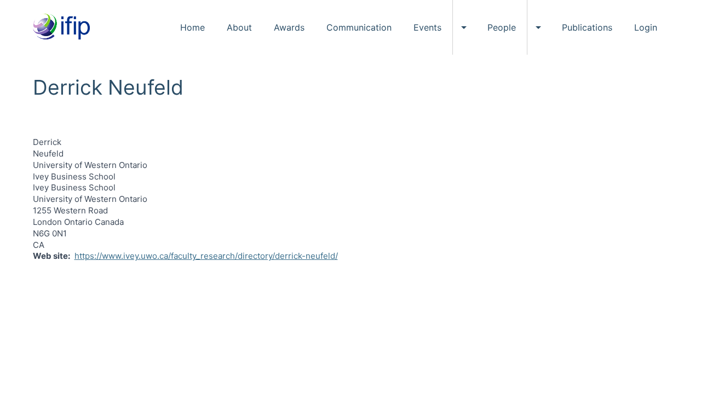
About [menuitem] (239, 27)
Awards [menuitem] (289, 27)
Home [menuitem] (192, 27)
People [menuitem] (501, 27)
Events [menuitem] (427, 27)
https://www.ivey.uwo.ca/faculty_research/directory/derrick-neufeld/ (206, 256)
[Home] (65, 27)
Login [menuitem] (645, 27)
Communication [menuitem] (359, 27)
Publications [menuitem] (587, 27)
